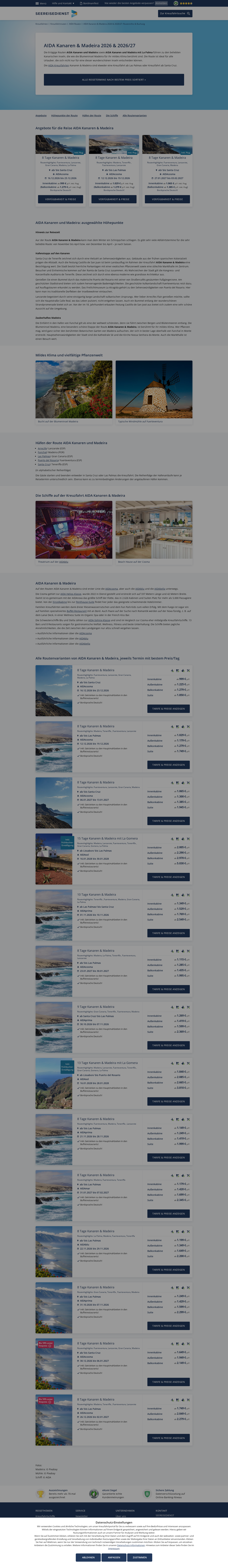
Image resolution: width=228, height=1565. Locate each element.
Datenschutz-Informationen (131, 1545)
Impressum (114, 1548)
